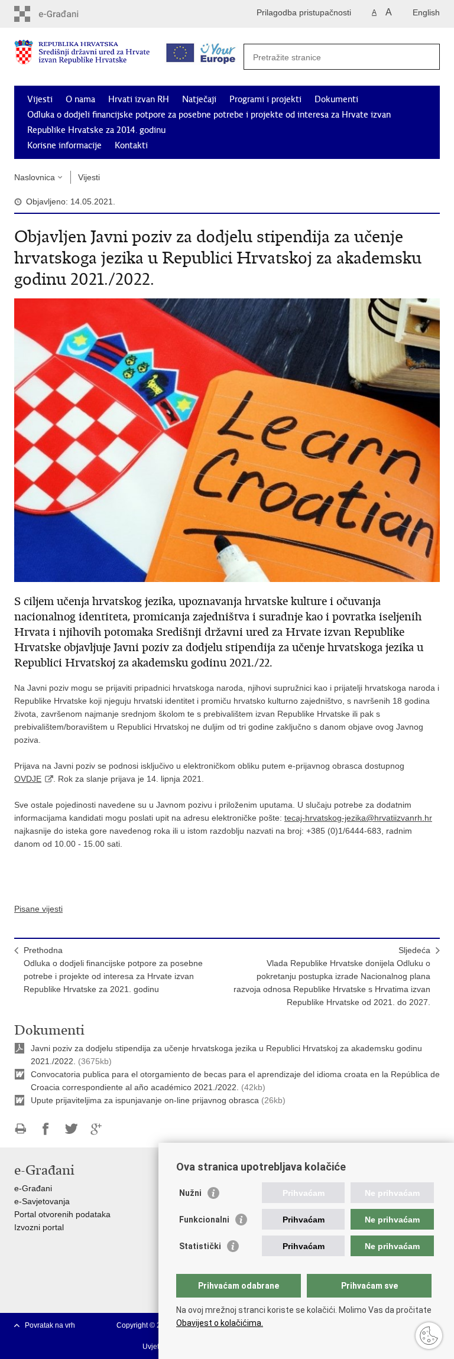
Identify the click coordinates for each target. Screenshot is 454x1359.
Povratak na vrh (50, 1325)
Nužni (190, 1193)
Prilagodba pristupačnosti (304, 12)
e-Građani (33, 1188)
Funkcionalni (204, 1219)
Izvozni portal (39, 1227)
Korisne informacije (64, 145)
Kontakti (131, 145)
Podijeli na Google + (96, 1129)
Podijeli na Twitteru (71, 1129)
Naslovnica (34, 177)
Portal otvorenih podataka (62, 1214)
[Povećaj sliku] (227, 439)
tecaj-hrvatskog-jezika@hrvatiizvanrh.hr (358, 817)
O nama (80, 99)
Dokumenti (336, 99)
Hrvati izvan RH (138, 99)
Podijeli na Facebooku (46, 1129)
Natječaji (199, 99)
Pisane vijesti (38, 908)
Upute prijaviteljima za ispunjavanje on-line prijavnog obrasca (146, 1100)
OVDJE (27, 778)
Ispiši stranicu (20, 1129)
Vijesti (40, 99)
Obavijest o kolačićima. (219, 1323)
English (426, 12)
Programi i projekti (265, 99)
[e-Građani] (64, 14)
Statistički (200, 1246)
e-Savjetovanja (42, 1201)
